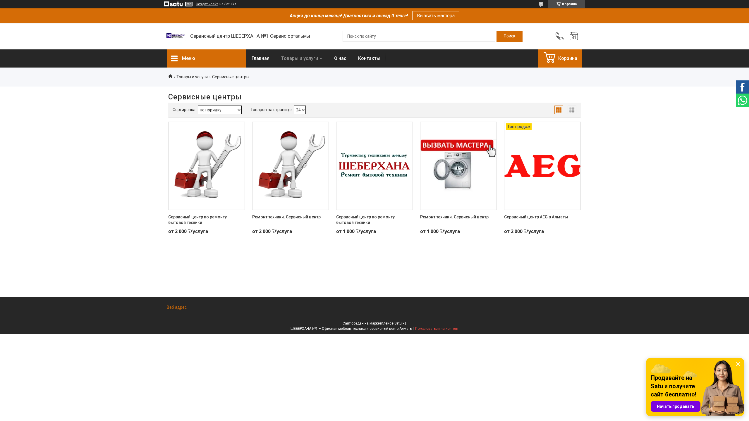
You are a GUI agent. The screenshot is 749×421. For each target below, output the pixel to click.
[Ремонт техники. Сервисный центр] (290, 166)
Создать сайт (207, 4)
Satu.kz (400, 323)
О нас (340, 58)
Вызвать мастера (436, 15)
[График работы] (574, 36)
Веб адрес (177, 307)
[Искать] (510, 36)
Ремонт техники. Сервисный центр (286, 217)
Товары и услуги (299, 58)
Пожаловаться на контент (436, 329)
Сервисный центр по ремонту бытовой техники (197, 220)
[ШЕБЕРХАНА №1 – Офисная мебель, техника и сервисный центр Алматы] (175, 36)
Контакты (369, 58)
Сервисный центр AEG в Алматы (536, 217)
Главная (260, 58)
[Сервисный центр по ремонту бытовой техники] (206, 166)
